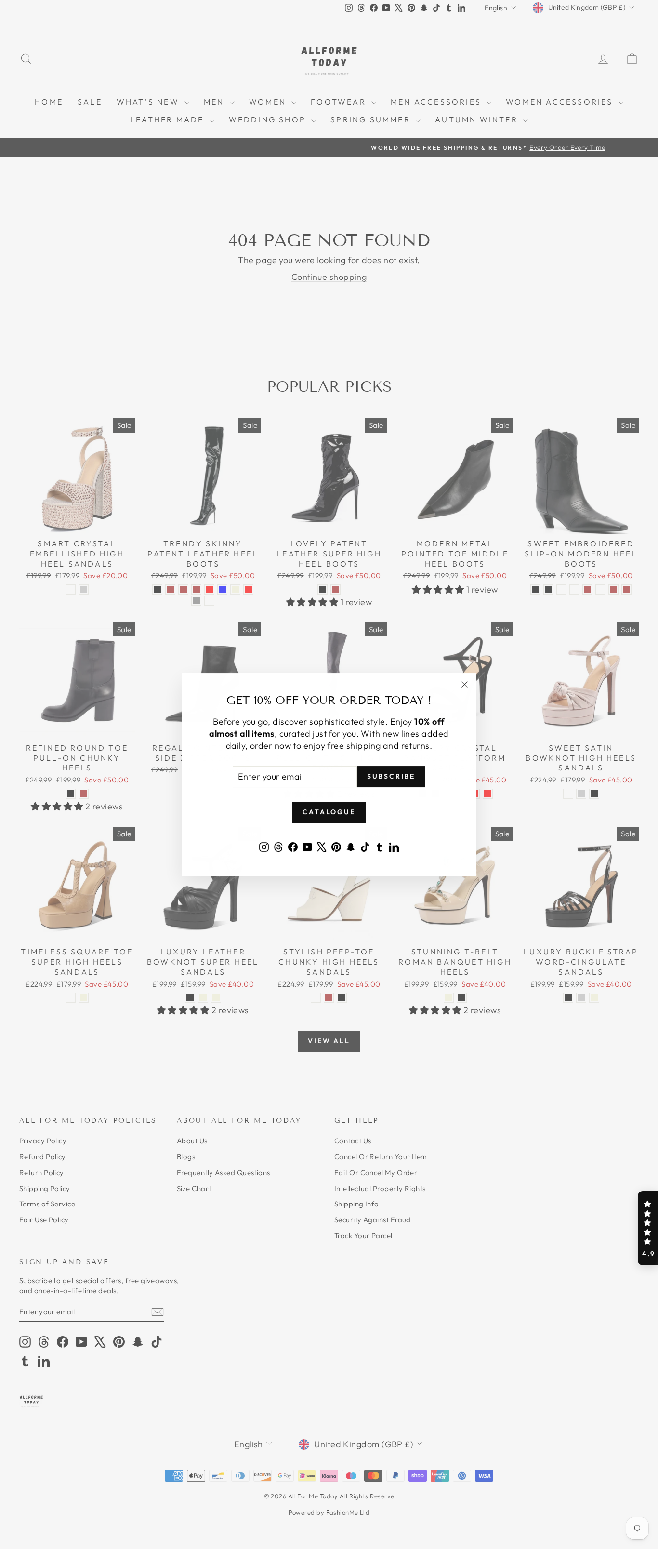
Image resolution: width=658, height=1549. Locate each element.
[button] (648, 1228)
